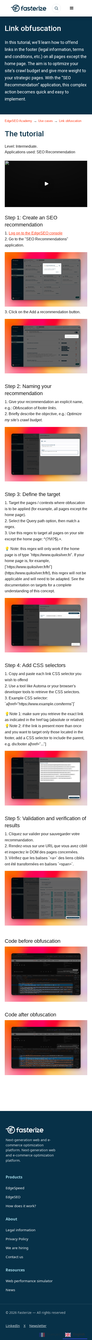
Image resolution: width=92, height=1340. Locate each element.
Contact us (14, 1256)
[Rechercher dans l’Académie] (56, 8)
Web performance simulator (29, 1280)
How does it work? (21, 1205)
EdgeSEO (13, 1196)
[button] (72, 8)
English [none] (79, 1334)
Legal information (20, 1229)
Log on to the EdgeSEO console (36, 233)
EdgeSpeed (15, 1188)
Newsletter (37, 1325)
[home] (27, 8)
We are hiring (17, 1247)
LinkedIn (13, 1325)
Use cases (45, 121)
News (10, 1289)
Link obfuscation (70, 121)
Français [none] (53, 1334)
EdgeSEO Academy (18, 121)
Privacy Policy (17, 1238)
